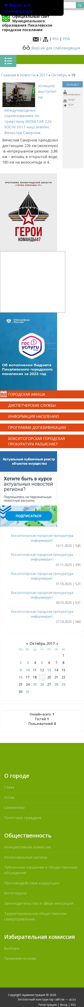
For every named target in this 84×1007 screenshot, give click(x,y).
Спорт (71, 99)
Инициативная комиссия (27, 846)
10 (28, 670)
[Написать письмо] (36, 38)
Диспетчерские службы (32, 405)
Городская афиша (26, 394)
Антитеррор (15, 893)
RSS (55, 38)
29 (63, 684)
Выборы (12, 948)
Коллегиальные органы (26, 857)
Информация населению (33, 416)
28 (56, 684)
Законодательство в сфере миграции (38, 903)
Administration (72, 94)
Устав (9, 797)
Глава (9, 787)
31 (28, 691)
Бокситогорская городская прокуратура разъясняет (36, 441)
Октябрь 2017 (42, 643)
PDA (66, 38)
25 (35, 684)
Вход (63, 1005)
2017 (43, 74)
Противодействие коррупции (32, 882)
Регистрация (47, 1005)
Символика (14, 807)
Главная (8, 74)
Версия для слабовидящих (55, 47)
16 (20, 677)
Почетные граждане (22, 817)
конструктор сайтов (50, 999)
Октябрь (59, 74)
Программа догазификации (37, 427)
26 (42, 684)
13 (49, 670)
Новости (27, 74)
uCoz (72, 999)
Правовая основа (20, 958)
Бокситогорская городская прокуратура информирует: (42, 537)
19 (42, 677)
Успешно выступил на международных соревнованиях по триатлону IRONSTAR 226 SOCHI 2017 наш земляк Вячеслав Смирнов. (30, 109)
